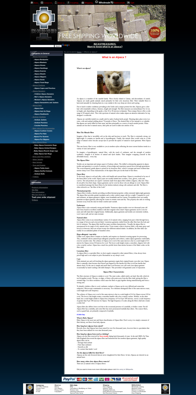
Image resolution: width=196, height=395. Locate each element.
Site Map (35, 190)
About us (61, 3)
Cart (132, 3)
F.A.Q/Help (74, 3)
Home (36, 3)
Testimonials (119, 3)
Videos (35, 200)
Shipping (89, 3)
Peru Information (38, 192)
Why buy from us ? (39, 194)
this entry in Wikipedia (124, 369)
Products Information (40, 187)
